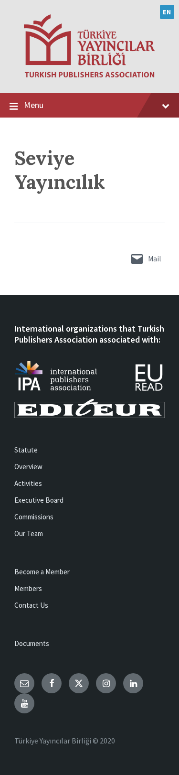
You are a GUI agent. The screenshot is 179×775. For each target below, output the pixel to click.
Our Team (28, 533)
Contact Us (31, 605)
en (167, 12)
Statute (26, 449)
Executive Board (38, 500)
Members (28, 588)
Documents (31, 643)
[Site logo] (89, 74)
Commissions (33, 516)
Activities (28, 483)
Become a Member (42, 571)
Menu (33, 104)
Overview (28, 466)
